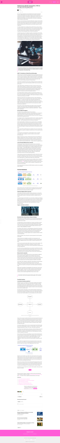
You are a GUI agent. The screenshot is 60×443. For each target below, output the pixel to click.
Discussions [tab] (22, 410)
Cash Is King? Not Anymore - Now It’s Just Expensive (23, 423)
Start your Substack (28, 439)
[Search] (50, 2)
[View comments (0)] (20, 12)
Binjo (34, 374)
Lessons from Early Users (20, 414)
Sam (32, 374)
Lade (19, 375)
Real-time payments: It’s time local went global (26, 380)
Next (40, 396)
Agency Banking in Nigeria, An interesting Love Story (25, 422)
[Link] (16, 73)
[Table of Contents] (0, 221)
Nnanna (21, 424)
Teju (30, 374)
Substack (27, 441)
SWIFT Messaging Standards (23, 381)
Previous (20, 396)
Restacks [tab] (22, 401)
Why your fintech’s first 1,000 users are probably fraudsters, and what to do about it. (25, 413)
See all (19, 427)
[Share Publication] (51, 2)
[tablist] (20, 401)
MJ (41, 374)
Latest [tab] (20, 410)
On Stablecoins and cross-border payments (26, 384)
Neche (36, 374)
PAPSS (23, 161)
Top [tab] (18, 410)
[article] (30, 414)
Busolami (38, 374)
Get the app (33, 439)
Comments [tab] (19, 401)
